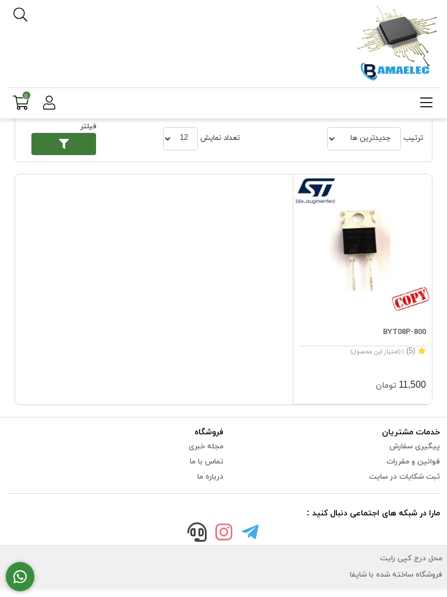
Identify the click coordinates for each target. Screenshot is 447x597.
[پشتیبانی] (197, 535)
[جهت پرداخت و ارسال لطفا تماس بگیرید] (20, 577)
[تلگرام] (250, 535)
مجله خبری (206, 446)
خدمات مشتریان (411, 432)
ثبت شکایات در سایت (404, 477)
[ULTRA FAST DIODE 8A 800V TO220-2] (362, 243)
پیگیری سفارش (414, 446)
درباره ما (210, 477)
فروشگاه (209, 432)
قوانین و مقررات (413, 461)
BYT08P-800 (404, 332)
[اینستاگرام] (223, 535)
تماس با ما (207, 461)
